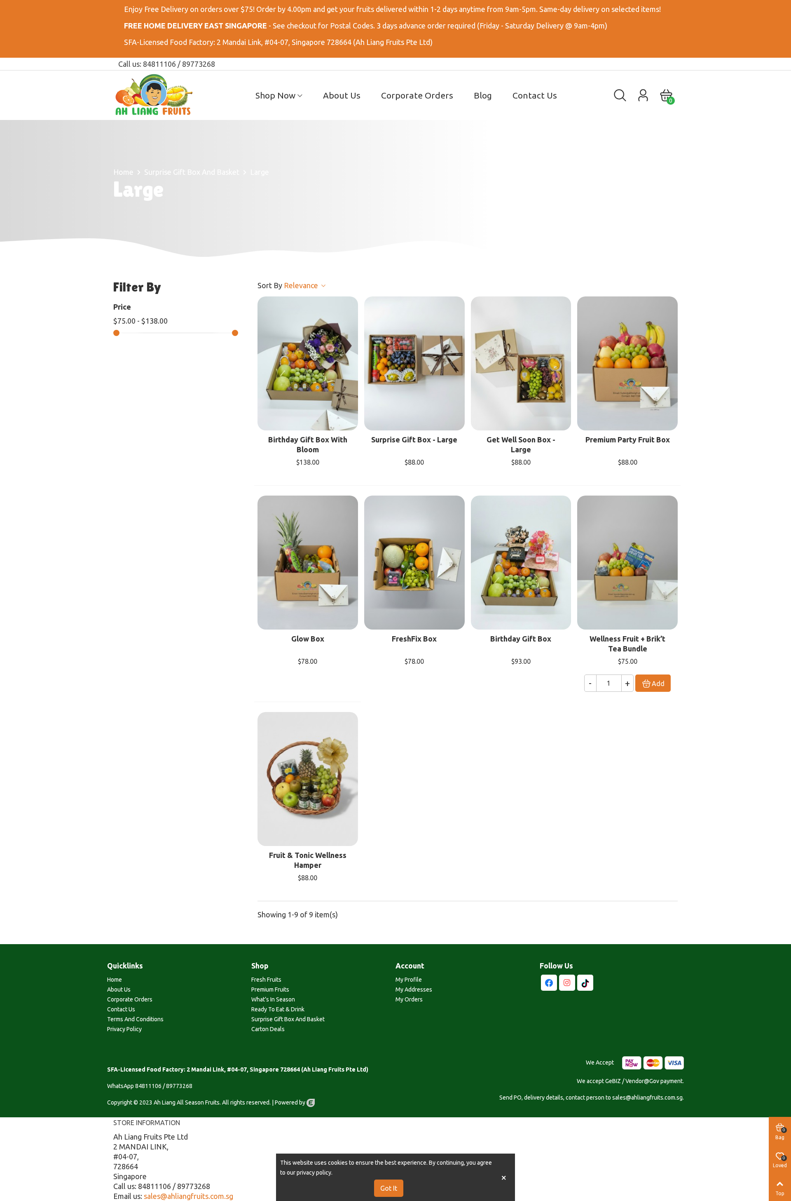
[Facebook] (549, 983)
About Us (341, 95)
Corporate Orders (417, 95)
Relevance (302, 285)
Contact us (535, 95)
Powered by (291, 1102)
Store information (146, 1122)
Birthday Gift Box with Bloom (307, 444)
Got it (388, 1188)
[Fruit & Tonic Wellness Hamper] (307, 779)
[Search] (620, 94)
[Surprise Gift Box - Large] (414, 363)
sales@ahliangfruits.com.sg (188, 1196)
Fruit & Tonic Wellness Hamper (307, 860)
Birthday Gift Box (520, 639)
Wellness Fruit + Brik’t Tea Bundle (627, 644)
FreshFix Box (414, 639)
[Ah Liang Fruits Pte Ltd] (158, 95)
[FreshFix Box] (414, 563)
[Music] (585, 983)
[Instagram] (567, 983)
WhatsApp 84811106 (134, 1086)
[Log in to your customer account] (643, 95)
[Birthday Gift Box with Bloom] (307, 363)
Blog (483, 95)
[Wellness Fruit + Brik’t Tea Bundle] (627, 563)
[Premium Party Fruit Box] (627, 363)
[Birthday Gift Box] (521, 563)
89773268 (179, 1086)
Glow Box (307, 639)
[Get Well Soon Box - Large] (521, 363)
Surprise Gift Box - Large (414, 439)
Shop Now (275, 95)
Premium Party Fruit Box (627, 439)
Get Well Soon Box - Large (521, 444)
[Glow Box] (307, 563)
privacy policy (314, 1172)
